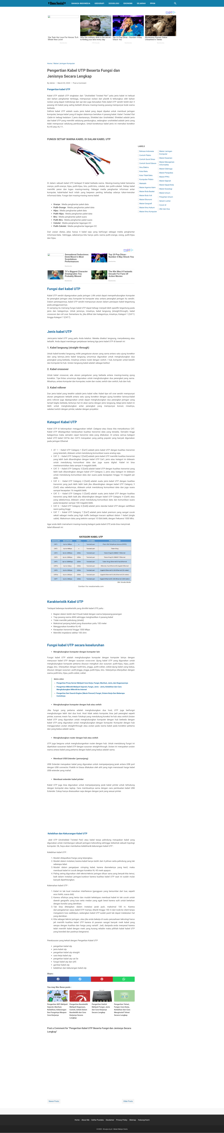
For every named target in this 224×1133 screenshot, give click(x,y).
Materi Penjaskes (166, 173)
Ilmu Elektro (144, 167)
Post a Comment (79, 83)
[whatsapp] (124, 979)
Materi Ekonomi (145, 199)
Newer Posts (54, 1101)
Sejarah (141, 3)
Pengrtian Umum (166, 197)
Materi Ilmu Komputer (148, 211)
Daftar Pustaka (97, 1120)
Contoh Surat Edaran (147, 163)
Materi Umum (164, 193)
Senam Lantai (164, 201)
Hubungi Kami (143, 1120)
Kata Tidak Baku (146, 175)
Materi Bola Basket (147, 191)
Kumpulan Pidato (146, 179)
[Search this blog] (175, 3)
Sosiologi (114, 3)
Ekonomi (128, 3)
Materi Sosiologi (165, 189)
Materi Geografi (145, 203)
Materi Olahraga (165, 169)
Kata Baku (143, 171)
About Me (85, 1120)
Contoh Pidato (145, 155)
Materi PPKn (164, 177)
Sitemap (132, 1120)
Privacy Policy (121, 1120)
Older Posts (128, 1101)
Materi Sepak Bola (166, 185)
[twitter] (80, 979)
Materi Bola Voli (145, 195)
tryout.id (162, 205)
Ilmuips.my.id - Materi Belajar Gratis (115, 1129)
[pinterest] (102, 979)
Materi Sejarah (165, 181)
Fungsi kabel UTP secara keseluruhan (75, 645)
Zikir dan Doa (164, 209)
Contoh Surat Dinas (147, 159)
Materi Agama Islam (147, 187)
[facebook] (58, 979)
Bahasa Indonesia (81, 3)
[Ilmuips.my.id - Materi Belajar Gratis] (57, 3)
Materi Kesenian (165, 158)
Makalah (142, 183)
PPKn (152, 3)
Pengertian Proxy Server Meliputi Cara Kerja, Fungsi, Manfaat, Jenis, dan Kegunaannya (92, 683)
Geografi (99, 3)
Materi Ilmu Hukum (147, 207)
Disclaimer (110, 1120)
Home (77, 1120)
